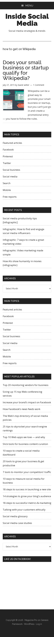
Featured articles (12, 143)
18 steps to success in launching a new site (27, 489)
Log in (39, 624)
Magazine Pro (31, 620)
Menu (29, 5)
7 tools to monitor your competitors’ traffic (27, 472)
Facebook (8, 149)
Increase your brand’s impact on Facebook (27, 402)
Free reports (10, 196)
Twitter (7, 163)
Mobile (7, 190)
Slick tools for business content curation (25, 444)
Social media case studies (17, 523)
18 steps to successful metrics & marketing (27, 503)
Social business (11, 169)
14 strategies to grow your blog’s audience (27, 496)
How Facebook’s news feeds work (21, 409)
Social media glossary (15, 516)
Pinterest (8, 156)
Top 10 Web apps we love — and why (24, 437)
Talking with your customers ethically (24, 509)
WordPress (29, 624)
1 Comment (38, 85)
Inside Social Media (27, 19)
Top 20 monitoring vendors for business (25, 385)
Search (6, 183)
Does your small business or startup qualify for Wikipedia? (26, 70)
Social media (10, 176)
